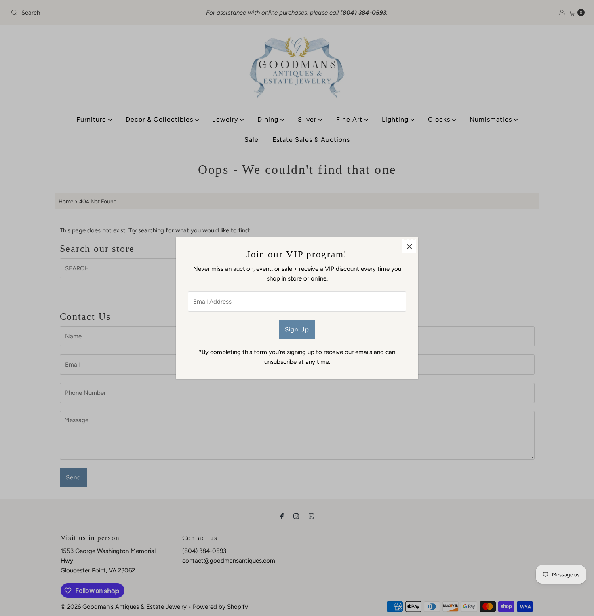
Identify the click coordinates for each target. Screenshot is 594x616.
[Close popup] (409, 246)
